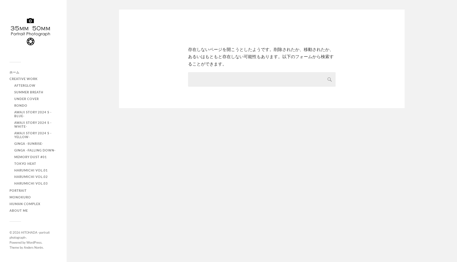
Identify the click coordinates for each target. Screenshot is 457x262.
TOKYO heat (25, 163)
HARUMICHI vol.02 (31, 177)
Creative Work (24, 79)
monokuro (20, 197)
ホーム (15, 72)
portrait (18, 190)
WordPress (34, 242)
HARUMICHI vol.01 (31, 170)
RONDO (20, 105)
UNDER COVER (26, 99)
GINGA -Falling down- (35, 150)
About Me (19, 210)
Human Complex (25, 204)
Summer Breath (28, 92)
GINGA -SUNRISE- (28, 143)
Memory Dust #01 (30, 157)
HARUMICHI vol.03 (31, 183)
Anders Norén (33, 247)
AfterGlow (24, 85)
